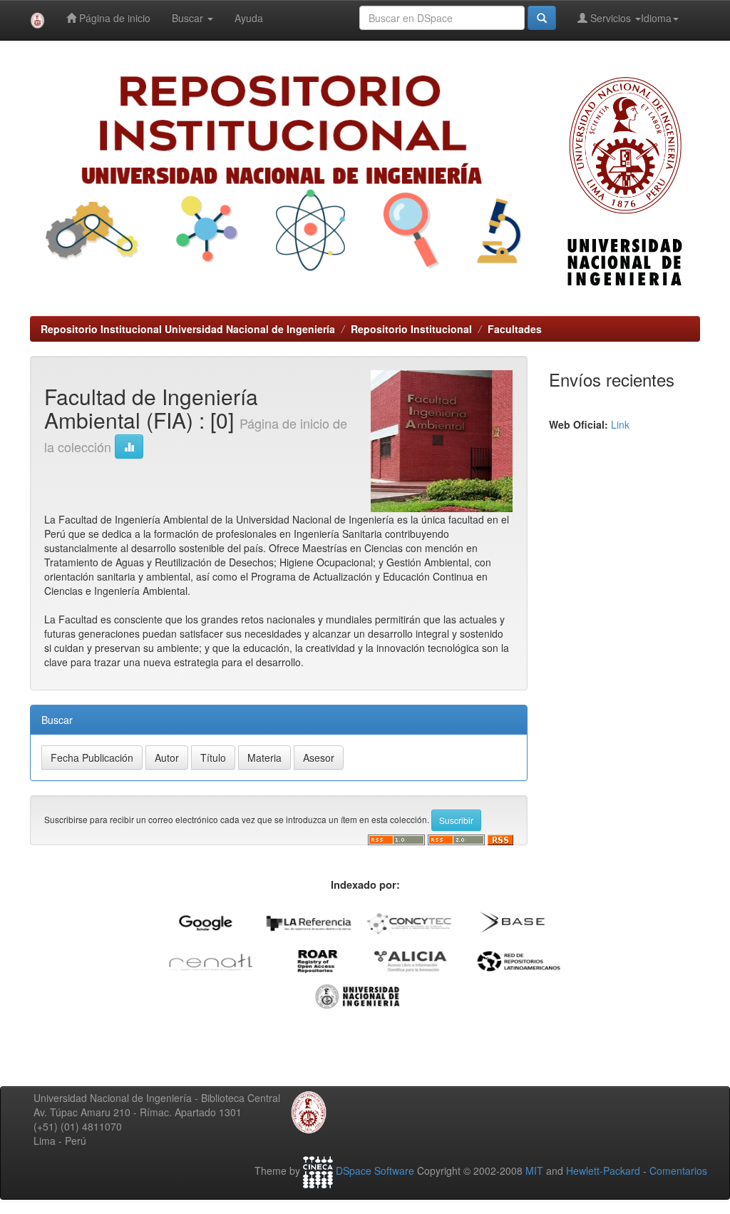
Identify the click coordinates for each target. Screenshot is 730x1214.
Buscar (189, 18)
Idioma (656, 18)
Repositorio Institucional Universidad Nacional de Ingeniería (188, 329)
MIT (534, 1170)
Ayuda (249, 18)
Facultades (515, 329)
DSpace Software (375, 1170)
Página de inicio (113, 18)
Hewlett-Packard (603, 1170)
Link (620, 424)
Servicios (610, 18)
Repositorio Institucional (411, 329)
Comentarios (678, 1170)
